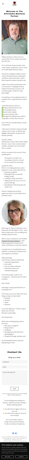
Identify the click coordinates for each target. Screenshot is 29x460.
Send (14, 388)
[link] (14, 3)
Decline (7, 456)
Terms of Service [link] (15, 395)
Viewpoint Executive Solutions (11, 241)
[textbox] (14, 362)
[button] (2, 3)
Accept (21, 456)
